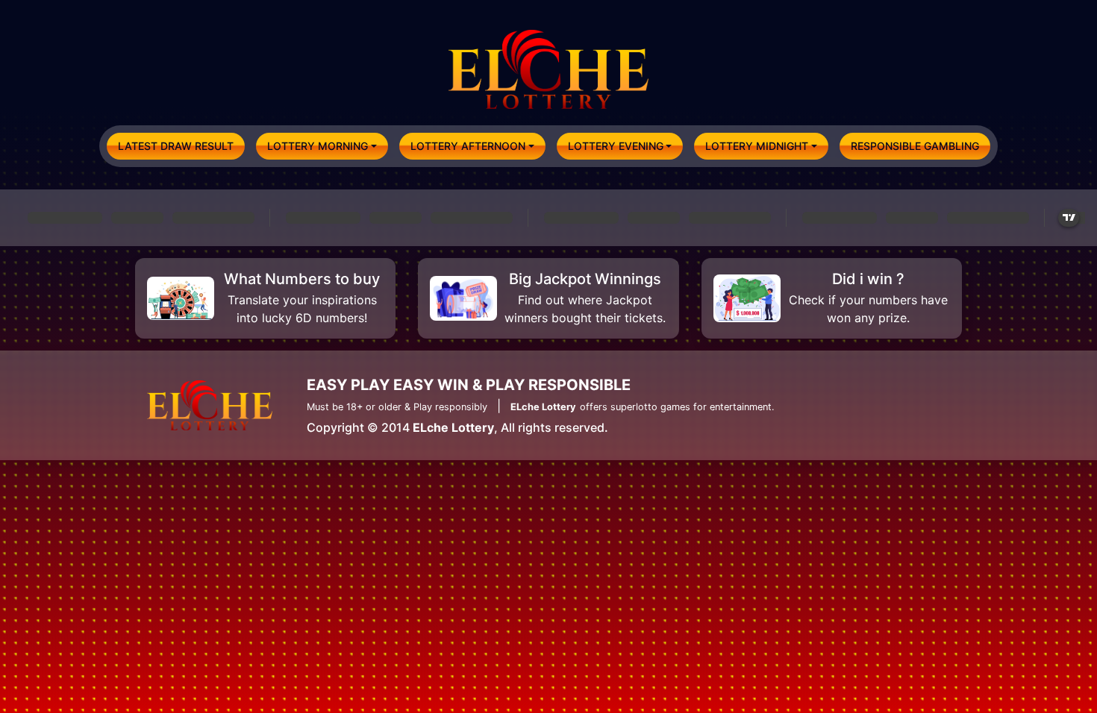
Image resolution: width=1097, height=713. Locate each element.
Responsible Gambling (915, 145)
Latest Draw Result (176, 145)
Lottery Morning (317, 145)
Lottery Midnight (756, 145)
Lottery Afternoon (467, 145)
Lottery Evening (615, 145)
